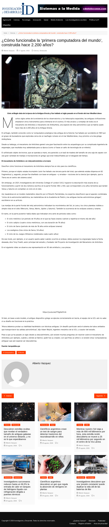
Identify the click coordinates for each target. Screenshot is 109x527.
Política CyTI (94, 20)
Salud (46, 20)
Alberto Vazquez (9, 50)
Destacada (43, 50)
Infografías (7, 25)
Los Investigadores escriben (76, 20)
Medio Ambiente (57, 20)
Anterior (9, 396)
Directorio (92, 521)
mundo (21, 352)
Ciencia (16, 20)
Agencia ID (7, 20)
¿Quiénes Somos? (79, 521)
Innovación (37, 20)
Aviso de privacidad (100, 523)
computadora (9, 352)
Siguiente (99, 396)
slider (87, 425)
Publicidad (101, 521)
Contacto (73, 523)
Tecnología (26, 20)
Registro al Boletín (84, 523)
